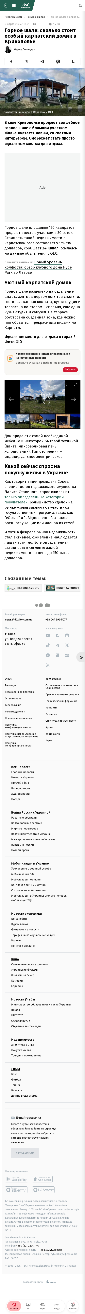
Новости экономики (26, 913)
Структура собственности (60, 721)
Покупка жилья (35, 17)
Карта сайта (52, 734)
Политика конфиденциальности (18, 726)
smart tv (16, 1189)
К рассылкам (25, 1153)
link (47, 635)
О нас (8, 679)
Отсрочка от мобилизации (28, 890)
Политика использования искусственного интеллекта (22, 735)
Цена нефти (19, 918)
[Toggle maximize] (75, 384)
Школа (15, 1010)
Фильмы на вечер (22, 975)
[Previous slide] (11, 399)
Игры (48, 740)
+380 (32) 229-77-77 (27, 1245)
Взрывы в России (22, 844)
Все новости (20, 767)
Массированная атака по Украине (33, 839)
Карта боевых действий (26, 823)
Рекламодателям (15, 711)
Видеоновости (20, 788)
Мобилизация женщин (26, 879)
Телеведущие (13, 705)
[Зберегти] (73, 61)
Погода (16, 799)
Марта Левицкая (24, 49)
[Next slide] (73, 399)
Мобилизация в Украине (30, 863)
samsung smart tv (43, 1189)
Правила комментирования (62, 694)
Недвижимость (14, 17)
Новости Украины (22, 777)
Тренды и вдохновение (26, 1055)
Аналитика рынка (22, 1044)
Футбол (16, 1079)
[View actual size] (66, 384)
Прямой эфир (20, 782)
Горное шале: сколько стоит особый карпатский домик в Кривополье (64, 17)
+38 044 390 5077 (56, 619)
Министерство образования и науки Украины (41, 1004)
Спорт (15, 1069)
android (16, 1179)
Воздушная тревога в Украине (31, 834)
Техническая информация (61, 701)
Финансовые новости (25, 929)
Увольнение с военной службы (31, 868)
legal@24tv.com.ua (51, 1249)
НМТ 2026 (17, 1015)
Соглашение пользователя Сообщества (61, 686)
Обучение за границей (26, 1026)
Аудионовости (20, 793)
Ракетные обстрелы (24, 817)
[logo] (25, 6)
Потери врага (20, 850)
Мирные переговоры (25, 828)
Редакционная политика (20, 692)
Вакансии (51, 714)
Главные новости (22, 772)
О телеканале (13, 698)
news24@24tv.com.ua (18, 619)
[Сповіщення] (80, 5)
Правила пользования (18, 718)
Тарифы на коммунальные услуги (33, 935)
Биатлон (16, 1090)
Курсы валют (19, 924)
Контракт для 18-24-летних (28, 885)
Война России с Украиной (30, 812)
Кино (15, 959)
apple (43, 1179)
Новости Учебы (23, 999)
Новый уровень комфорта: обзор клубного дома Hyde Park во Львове (38, 267)
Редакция (10, 685)
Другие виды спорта (24, 1095)
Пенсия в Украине (23, 946)
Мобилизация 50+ (22, 874)
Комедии (17, 980)
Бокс (14, 1074)
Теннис (16, 1085)
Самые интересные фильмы (29, 964)
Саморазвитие (20, 1020)
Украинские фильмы (24, 969)
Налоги (16, 940)
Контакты (51, 707)
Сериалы (17, 986)
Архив (49, 727)
